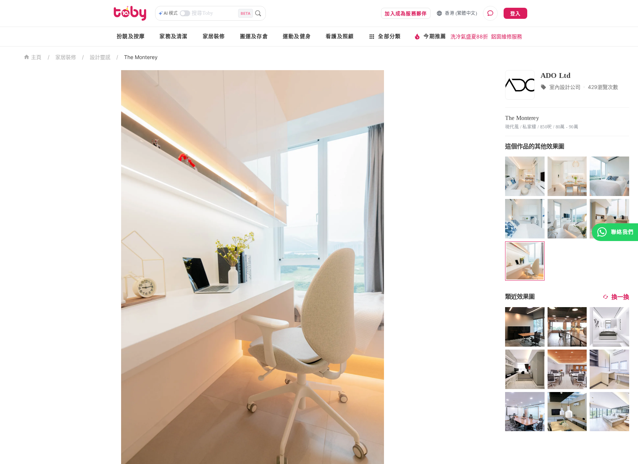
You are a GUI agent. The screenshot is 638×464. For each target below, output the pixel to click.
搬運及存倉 (254, 36)
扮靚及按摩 (131, 36)
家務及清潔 (174, 36)
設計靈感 (100, 57)
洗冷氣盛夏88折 (469, 36)
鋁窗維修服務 (506, 36)
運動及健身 (297, 36)
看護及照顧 (340, 36)
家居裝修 (214, 36)
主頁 (36, 57)
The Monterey (141, 57)
